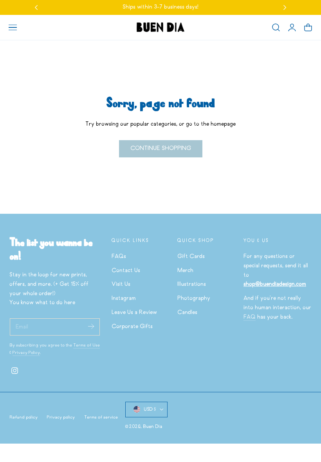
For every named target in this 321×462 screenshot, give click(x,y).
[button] (12, 27)
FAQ (249, 317)
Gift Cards (191, 257)
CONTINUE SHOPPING (160, 149)
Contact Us (126, 271)
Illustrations (191, 285)
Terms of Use (86, 345)
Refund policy (23, 417)
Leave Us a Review (134, 313)
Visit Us (121, 285)
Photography (193, 299)
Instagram (124, 299)
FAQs (119, 257)
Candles (187, 313)
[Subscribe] (90, 326)
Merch (185, 271)
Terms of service (101, 417)
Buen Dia (152, 426)
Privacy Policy (26, 352)
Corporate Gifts (132, 327)
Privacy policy (61, 417)
